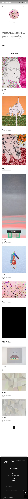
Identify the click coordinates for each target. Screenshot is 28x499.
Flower (3, 129)
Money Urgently (5, 241)
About (14, 473)
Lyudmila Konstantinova (6, 91)
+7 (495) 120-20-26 (6, 460)
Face (3, 90)
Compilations (14, 468)
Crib (2, 367)
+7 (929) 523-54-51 (13, 460)
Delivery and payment (14, 476)
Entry (14, 471)
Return (14, 478)
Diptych (3, 419)
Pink (3, 301)
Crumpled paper (5, 394)
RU (20, 2)
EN (22, 2)
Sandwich (3, 168)
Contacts (14, 480)
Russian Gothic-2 (5, 276)
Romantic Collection (5, 341)
